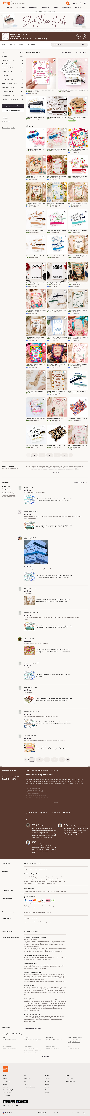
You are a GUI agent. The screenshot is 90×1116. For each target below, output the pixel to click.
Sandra (25, 687)
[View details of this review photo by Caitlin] (36, 552)
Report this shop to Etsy (8, 128)
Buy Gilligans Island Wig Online (32, 1039)
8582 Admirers (6, 121)
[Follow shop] (84, 36)
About (21, 45)
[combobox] (38, 3)
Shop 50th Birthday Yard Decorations (30, 1053)
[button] (78, 36)
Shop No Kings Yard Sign (31, 1048)
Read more (55, 473)
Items (3, 45)
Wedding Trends (66, 7)
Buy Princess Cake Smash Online (33, 1050)
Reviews (12, 45)
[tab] (13, 52)
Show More (45, 1056)
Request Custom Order (13, 106)
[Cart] (85, 3)
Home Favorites (33, 7)
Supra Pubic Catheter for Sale (54, 1039)
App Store (9, 1101)
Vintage (55, 7)
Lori (25, 639)
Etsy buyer (26, 612)
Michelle (26, 511)
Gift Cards (78, 7)
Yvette (25, 735)
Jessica (26, 487)
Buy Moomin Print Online (9, 1039)
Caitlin (25, 538)
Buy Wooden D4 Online (52, 1048)
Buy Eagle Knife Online (74, 1042)
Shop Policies (31, 45)
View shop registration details (33, 1028)
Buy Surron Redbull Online (75, 1039)
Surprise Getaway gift (73, 1048)
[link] (28, 455)
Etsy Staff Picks (20, 7)
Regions (85, 1112)
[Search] (68, 3)
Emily (25, 588)
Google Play (22, 1101)
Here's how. (63, 891)
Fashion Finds (45, 7)
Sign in (75, 3)
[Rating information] (11, 39)
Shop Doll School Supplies (9, 1048)
